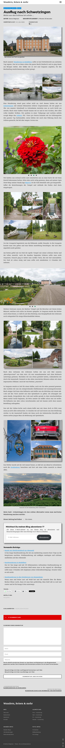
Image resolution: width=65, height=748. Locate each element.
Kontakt (5, 719)
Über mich (6, 712)
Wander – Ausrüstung (37, 719)
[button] (28, 175)
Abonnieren (44, 537)
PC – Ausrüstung (36, 717)
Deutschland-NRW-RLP (10, 8)
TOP (63, 739)
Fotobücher (35, 730)
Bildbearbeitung (36, 732)
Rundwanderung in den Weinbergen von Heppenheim (24, 577)
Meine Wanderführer (8, 734)
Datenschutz (6, 715)
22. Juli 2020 (20, 22)
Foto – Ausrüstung (37, 712)
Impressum (6, 717)
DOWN (63, 746)
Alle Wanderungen (8, 732)
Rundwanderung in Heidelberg (15, 562)
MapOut (28, 183)
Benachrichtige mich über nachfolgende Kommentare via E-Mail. (23, 670)
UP (63, 743)
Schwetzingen (8, 106)
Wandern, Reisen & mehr (15, 2)
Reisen (19, 8)
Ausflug (19, 608)
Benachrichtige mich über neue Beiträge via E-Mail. (20, 672)
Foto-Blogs (35, 734)
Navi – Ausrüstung (37, 715)
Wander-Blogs (7, 730)
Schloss (19, 115)
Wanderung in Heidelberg (23, 62)
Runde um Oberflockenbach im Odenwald (19, 550)
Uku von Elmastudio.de (25, 744)
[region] (32, 150)
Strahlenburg (15, 467)
